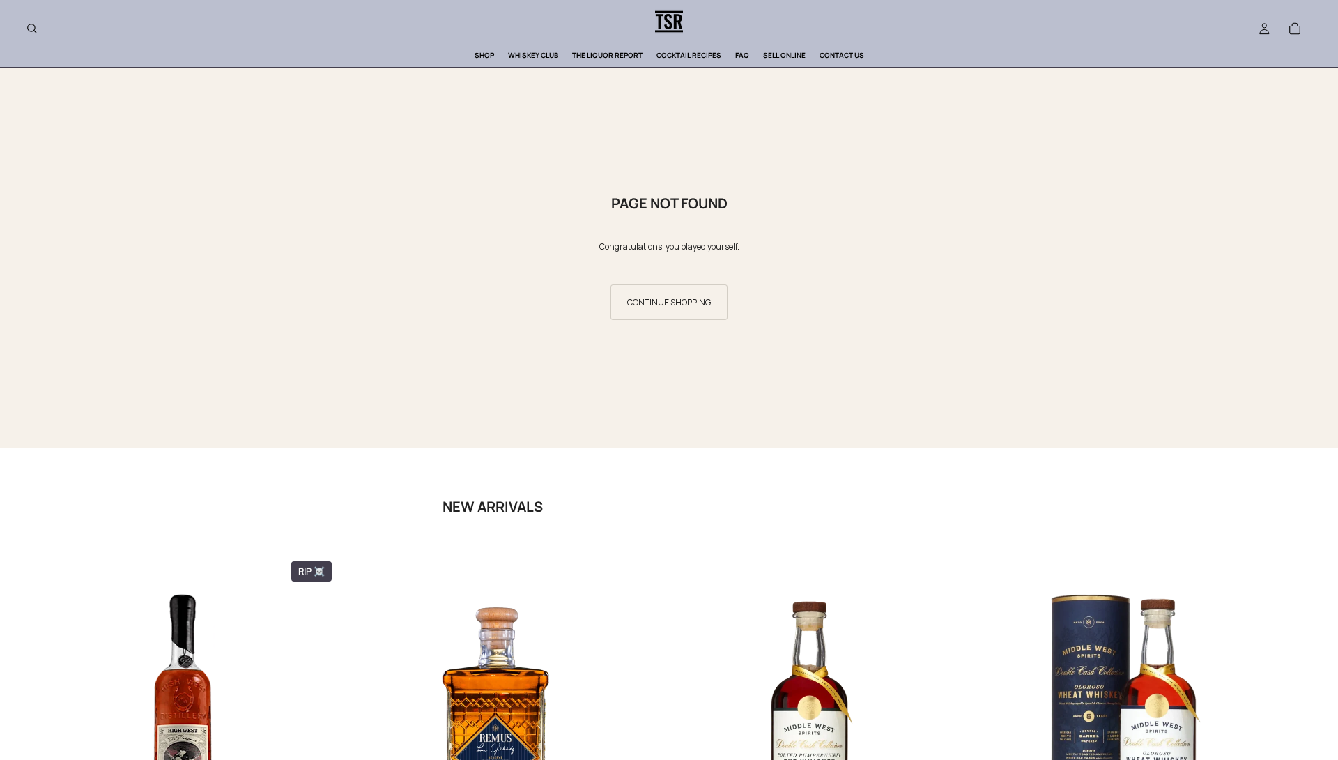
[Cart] (1294, 28)
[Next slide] (1294, 728)
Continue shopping (669, 302)
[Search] (32, 28)
